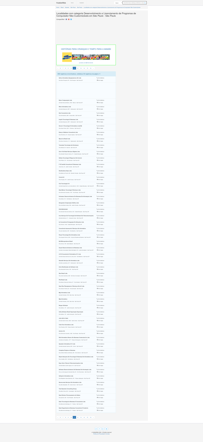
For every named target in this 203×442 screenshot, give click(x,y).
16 (90, 68)
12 (77, 68)
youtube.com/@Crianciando (86, 62)
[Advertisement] (86, 32)
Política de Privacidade (99, 434)
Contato (108, 434)
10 (71, 68)
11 (74, 68)
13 (81, 68)
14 (84, 68)
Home (72, 2)
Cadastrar (82, 2)
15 (87, 68)
